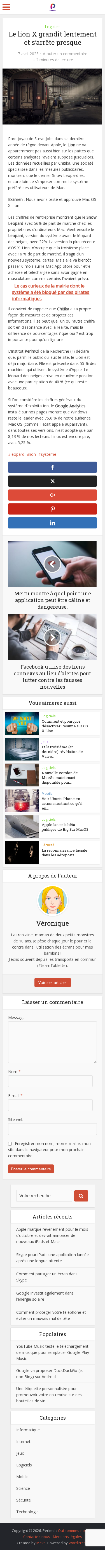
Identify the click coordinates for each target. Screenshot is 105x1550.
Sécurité (48, 845)
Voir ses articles (52, 982)
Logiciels (52, 26)
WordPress (78, 1542)
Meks (41, 1542)
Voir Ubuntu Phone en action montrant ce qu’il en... (62, 803)
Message (16, 1017)
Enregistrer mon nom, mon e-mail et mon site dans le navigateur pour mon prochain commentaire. (49, 1149)
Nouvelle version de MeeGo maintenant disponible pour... (60, 777)
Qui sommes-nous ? (75, 1530)
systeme (48, 454)
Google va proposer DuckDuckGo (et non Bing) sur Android (49, 1373)
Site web (16, 1119)
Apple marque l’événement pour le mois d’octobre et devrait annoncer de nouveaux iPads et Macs (52, 1235)
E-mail (15, 1095)
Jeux (45, 741)
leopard (17, 454)
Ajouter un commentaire (65, 53)
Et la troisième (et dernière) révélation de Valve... (62, 751)
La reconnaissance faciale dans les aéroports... (64, 852)
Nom (14, 1071)
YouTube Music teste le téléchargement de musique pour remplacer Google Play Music (52, 1352)
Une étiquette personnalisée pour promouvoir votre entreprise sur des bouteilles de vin (49, 1394)
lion (32, 454)
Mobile (47, 793)
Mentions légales (67, 1536)
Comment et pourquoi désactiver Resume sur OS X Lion (65, 726)
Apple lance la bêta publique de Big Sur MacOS (65, 827)
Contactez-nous (36, 1536)
